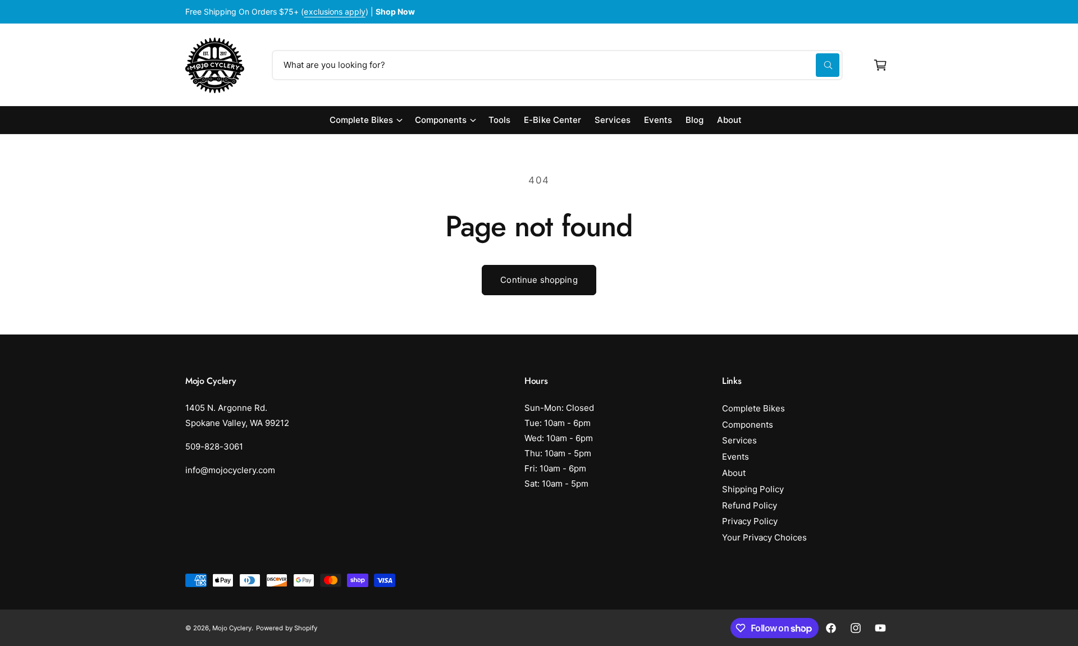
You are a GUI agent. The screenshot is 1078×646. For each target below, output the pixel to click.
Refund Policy (749, 505)
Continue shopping (539, 279)
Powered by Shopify (286, 628)
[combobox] (557, 65)
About (734, 473)
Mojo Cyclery (232, 628)
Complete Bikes (361, 119)
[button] (880, 65)
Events (735, 456)
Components (441, 119)
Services (739, 440)
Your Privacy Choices (764, 537)
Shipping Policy (753, 489)
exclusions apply (334, 11)
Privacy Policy (750, 521)
